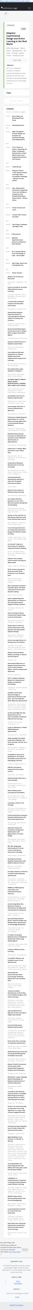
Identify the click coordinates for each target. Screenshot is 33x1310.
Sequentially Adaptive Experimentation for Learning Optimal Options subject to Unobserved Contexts (16, 316)
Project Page (17, 60)
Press (18, 1281)
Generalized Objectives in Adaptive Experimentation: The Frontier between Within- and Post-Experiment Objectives (17, 667)
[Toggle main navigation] (29, 8)
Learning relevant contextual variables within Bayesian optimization (17, 873)
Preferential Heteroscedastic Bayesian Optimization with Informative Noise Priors (17, 817)
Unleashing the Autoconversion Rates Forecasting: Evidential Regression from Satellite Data (16, 976)
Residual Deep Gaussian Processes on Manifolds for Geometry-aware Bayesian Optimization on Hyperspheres (17, 438)
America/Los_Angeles (19, 112)
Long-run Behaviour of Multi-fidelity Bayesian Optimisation (17, 729)
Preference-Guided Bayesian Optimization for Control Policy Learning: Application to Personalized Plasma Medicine (17, 421)
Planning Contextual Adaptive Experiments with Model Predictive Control (17, 861)
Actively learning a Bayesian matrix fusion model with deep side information (17, 1128)
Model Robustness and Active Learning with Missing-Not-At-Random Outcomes (17, 1054)
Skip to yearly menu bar (8, 1)
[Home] (9, 8)
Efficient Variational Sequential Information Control (15, 769)
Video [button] (7, 128)
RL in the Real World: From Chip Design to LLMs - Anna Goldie (19, 253)
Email (17, 1297)
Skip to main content (23, 1)
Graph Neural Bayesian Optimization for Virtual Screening (16, 465)
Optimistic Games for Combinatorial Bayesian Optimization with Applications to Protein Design (16, 832)
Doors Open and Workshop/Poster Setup (18, 118)
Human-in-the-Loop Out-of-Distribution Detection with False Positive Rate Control (17, 517)
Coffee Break (16, 167)
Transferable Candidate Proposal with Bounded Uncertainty (16, 303)
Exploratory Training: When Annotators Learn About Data (17, 450)
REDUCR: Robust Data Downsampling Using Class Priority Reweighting (17, 1198)
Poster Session (17, 273)
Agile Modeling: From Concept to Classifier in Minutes (15, 1139)
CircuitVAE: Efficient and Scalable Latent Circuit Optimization (16, 960)
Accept (25, 1250)
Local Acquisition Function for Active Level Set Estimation (16, 1211)
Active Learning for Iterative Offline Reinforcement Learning (17, 289)
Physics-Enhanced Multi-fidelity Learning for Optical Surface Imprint (17, 654)
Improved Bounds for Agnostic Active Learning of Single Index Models (17, 1013)
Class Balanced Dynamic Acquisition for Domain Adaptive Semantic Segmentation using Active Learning (17, 356)
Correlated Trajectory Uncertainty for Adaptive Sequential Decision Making (17, 546)
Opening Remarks (18, 125)
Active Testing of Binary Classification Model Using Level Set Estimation (16, 615)
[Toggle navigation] (5, 13)
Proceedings (18, 1284)
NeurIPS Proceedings (16, 1305)
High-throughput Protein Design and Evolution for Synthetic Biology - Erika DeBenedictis (18, 135)
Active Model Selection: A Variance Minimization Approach (16, 408)
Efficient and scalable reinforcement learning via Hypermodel (17, 560)
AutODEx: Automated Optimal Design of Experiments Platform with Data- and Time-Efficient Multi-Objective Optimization (17, 697)
